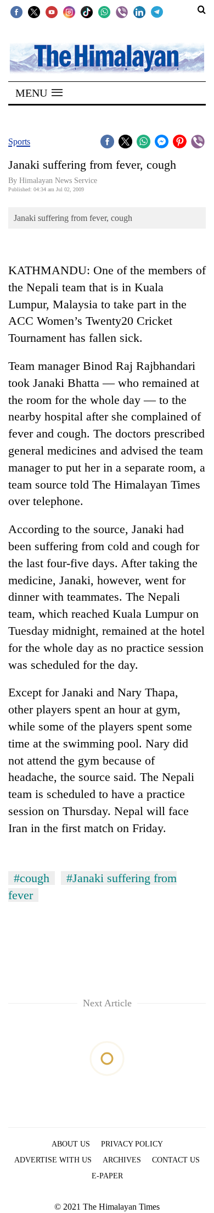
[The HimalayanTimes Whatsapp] (104, 11)
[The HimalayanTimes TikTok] (87, 11)
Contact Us (176, 1160)
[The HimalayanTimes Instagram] (69, 11)
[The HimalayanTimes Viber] (122, 11)
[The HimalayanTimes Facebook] (16, 11)
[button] (39, 93)
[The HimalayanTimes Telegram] (157, 11)
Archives (122, 1160)
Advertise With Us (53, 1160)
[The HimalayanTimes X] (34, 11)
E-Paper (107, 1176)
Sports (19, 141)
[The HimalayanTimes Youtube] (51, 11)
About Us (71, 1144)
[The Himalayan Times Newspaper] (107, 57)
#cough (31, 878)
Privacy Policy (132, 1144)
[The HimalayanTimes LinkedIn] (139, 11)
